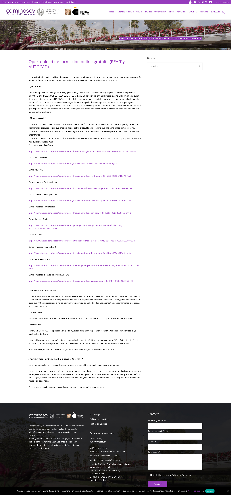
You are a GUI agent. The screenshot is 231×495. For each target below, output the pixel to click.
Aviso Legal (95, 414)
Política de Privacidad (181, 475)
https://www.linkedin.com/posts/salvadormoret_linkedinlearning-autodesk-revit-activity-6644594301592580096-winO (83, 151)
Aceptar (210, 491)
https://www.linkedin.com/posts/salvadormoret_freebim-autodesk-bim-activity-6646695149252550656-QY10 (80, 212)
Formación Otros (134, 38)
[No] (227, 491)
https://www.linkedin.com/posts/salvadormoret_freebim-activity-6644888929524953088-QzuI (73, 163)
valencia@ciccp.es (109, 455)
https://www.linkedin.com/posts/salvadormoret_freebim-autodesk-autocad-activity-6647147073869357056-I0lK (81, 281)
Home (122, 38)
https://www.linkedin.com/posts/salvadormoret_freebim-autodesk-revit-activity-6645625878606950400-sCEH (80, 188)
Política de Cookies (98, 423)
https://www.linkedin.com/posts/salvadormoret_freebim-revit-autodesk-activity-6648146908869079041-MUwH (81, 253)
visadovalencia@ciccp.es (108, 460)
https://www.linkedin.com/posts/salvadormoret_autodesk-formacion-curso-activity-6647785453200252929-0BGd (82, 240)
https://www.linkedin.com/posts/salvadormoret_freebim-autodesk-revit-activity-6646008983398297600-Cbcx (80, 200)
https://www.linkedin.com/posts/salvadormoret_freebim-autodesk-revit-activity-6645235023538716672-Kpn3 (80, 176)
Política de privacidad (99, 419)
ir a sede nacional (222, 2)
